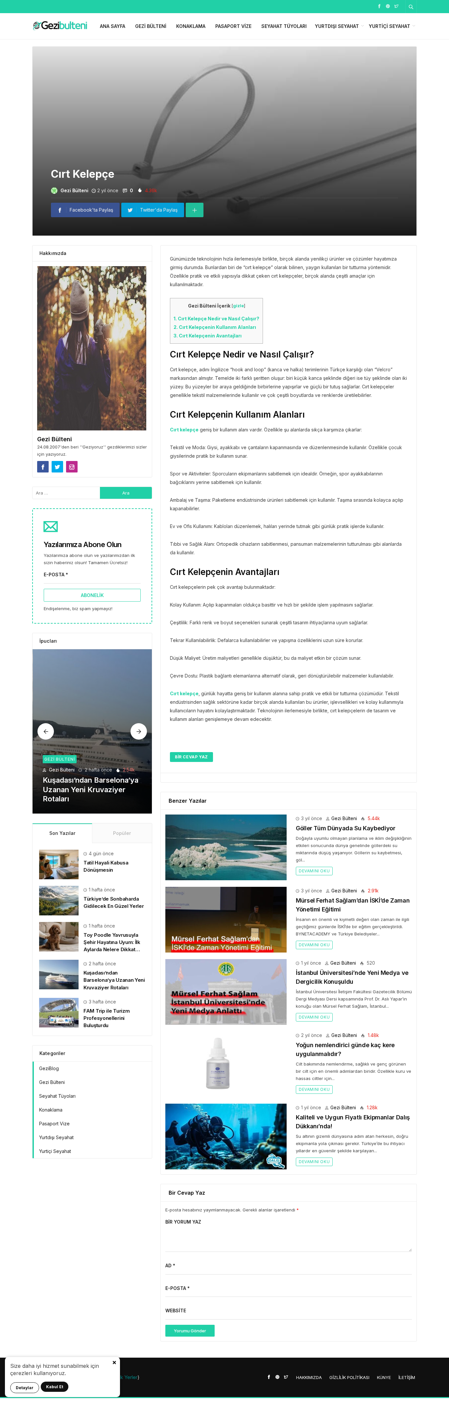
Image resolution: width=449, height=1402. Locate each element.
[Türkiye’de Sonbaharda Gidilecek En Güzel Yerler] (59, 900)
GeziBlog (49, 1068)
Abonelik (92, 595)
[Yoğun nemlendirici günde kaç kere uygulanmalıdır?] (226, 1064)
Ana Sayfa (112, 26)
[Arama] (411, 6)
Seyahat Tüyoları (284, 26)
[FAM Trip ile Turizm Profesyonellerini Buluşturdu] (92, 731)
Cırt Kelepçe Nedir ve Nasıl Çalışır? (216, 318)
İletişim (406, 1377)
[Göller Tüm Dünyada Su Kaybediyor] (226, 847)
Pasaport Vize (233, 26)
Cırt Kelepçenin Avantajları (208, 335)
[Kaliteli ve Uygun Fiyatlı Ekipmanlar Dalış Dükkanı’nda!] (226, 1136)
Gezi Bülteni (150, 26)
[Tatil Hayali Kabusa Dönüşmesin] (59, 864)
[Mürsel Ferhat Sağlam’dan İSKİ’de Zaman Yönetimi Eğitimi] (226, 919)
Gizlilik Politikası (349, 1377)
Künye (384, 1377)
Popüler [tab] (122, 833)
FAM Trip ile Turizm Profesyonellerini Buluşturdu (106, 1018)
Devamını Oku (314, 870)
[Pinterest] (388, 5)
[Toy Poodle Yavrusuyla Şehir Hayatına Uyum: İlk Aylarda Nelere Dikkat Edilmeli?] (59, 936)
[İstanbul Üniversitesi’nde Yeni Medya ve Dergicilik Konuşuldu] (226, 991)
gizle (238, 305)
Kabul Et (54, 1386)
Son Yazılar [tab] (62, 833)
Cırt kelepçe (184, 429)
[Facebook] (379, 5)
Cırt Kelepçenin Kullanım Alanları (215, 327)
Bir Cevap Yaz (191, 756)
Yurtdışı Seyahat (337, 26)
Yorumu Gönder (190, 1330)
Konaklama (190, 26)
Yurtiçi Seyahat (389, 26)
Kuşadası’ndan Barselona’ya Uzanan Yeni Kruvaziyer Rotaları (114, 980)
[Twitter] (396, 5)
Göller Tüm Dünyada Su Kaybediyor (345, 828)
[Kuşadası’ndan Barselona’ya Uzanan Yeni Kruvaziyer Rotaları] (59, 974)
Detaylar (25, 1387)
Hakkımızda (309, 1377)
